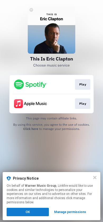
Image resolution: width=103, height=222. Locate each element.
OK (28, 212)
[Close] (95, 177)
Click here (30, 129)
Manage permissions (70, 212)
